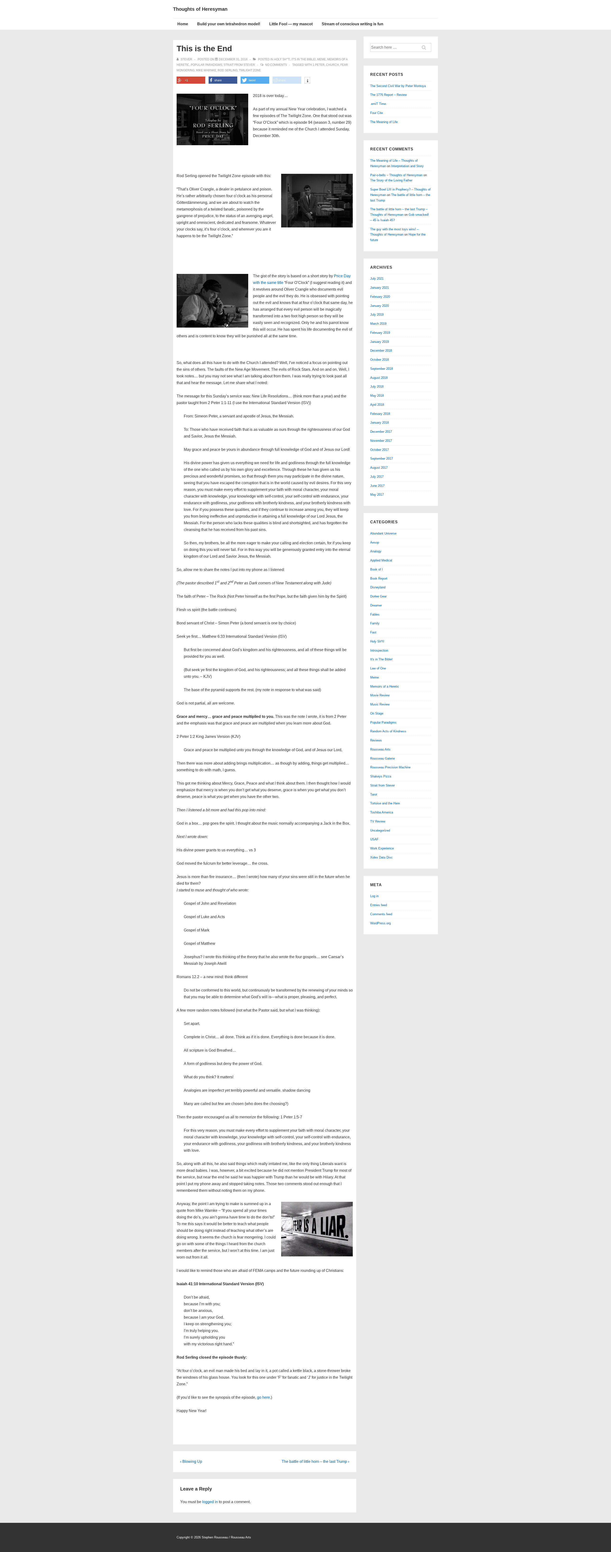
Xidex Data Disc (381, 857)
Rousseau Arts (380, 749)
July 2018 (377, 386)
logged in (210, 1502)
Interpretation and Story (407, 166)
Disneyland (377, 587)
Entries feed (378, 905)
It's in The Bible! (303, 59)
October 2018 (379, 359)
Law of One (378, 668)
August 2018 (379, 378)
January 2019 (379, 342)
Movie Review (380, 695)
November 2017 (381, 440)
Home (182, 24)
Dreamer (376, 605)
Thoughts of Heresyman (200, 9)
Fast (373, 632)
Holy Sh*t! (282, 59)
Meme (321, 59)
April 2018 (377, 404)
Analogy (375, 551)
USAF (374, 839)
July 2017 (377, 476)
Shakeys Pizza (380, 776)
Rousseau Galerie (382, 758)
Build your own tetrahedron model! (228, 24)
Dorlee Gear (378, 596)
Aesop (374, 542)
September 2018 (381, 368)
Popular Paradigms (206, 65)
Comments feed (381, 914)
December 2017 (381, 431)
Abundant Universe (383, 533)
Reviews (376, 740)
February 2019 (380, 332)
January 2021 (379, 287)
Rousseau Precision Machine (390, 767)
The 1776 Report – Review (388, 95)
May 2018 (377, 395)
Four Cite (376, 113)
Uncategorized (380, 830)
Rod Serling (227, 70)
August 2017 (379, 467)
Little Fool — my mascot (291, 24)
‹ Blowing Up (191, 1461)
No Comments (276, 65)
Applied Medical (381, 560)
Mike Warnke (206, 70)
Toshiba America (381, 812)
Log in (374, 896)
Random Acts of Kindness (388, 731)
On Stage (376, 713)
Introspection (379, 650)
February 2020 (380, 296)
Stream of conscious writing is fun (352, 24)
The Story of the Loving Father (391, 180)
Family (374, 623)
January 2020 (379, 306)
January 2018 (379, 422)
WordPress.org (380, 923)
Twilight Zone (250, 70)
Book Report (378, 578)
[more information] (307, 80)
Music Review (380, 704)
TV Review (377, 821)
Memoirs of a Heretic (384, 686)
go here (263, 1397)
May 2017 (377, 494)
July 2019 (377, 314)
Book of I (376, 569)
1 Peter (319, 65)
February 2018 (380, 414)
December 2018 (381, 350)
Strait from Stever (239, 65)
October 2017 (379, 450)
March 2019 (378, 323)
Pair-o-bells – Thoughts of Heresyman (396, 175)
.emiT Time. (378, 104)
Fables (374, 614)
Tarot (373, 794)
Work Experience (382, 848)
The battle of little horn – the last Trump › (315, 1461)
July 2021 (377, 278)
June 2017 (377, 486)
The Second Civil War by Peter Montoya (398, 86)
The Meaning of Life (384, 122)
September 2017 (381, 458)
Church (332, 65)
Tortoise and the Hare (385, 803)
